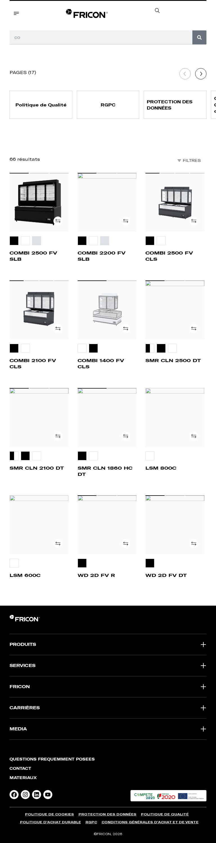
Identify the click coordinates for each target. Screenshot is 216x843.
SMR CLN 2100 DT (37, 468)
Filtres (192, 161)
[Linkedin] (36, 794)
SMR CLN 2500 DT (173, 360)
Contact (20, 768)
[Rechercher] (199, 37)
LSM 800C (160, 468)
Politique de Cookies (49, 814)
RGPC (91, 822)
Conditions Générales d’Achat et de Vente (150, 822)
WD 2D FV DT (166, 575)
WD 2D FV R (96, 575)
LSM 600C (25, 575)
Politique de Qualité (165, 814)
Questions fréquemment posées (52, 759)
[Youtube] (47, 794)
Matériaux (23, 778)
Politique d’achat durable (50, 822)
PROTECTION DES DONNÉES (107, 814)
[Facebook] (14, 794)
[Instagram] (25, 794)
